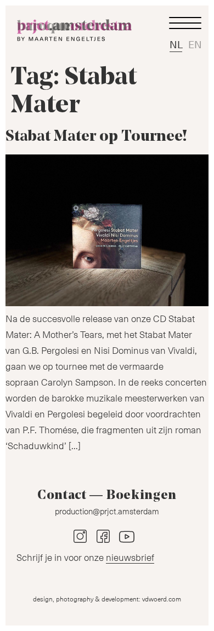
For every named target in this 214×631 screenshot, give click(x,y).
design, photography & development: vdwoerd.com (107, 599)
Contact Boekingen (107, 495)
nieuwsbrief (130, 557)
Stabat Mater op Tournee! (96, 137)
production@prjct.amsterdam (107, 511)
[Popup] (185, 23)
